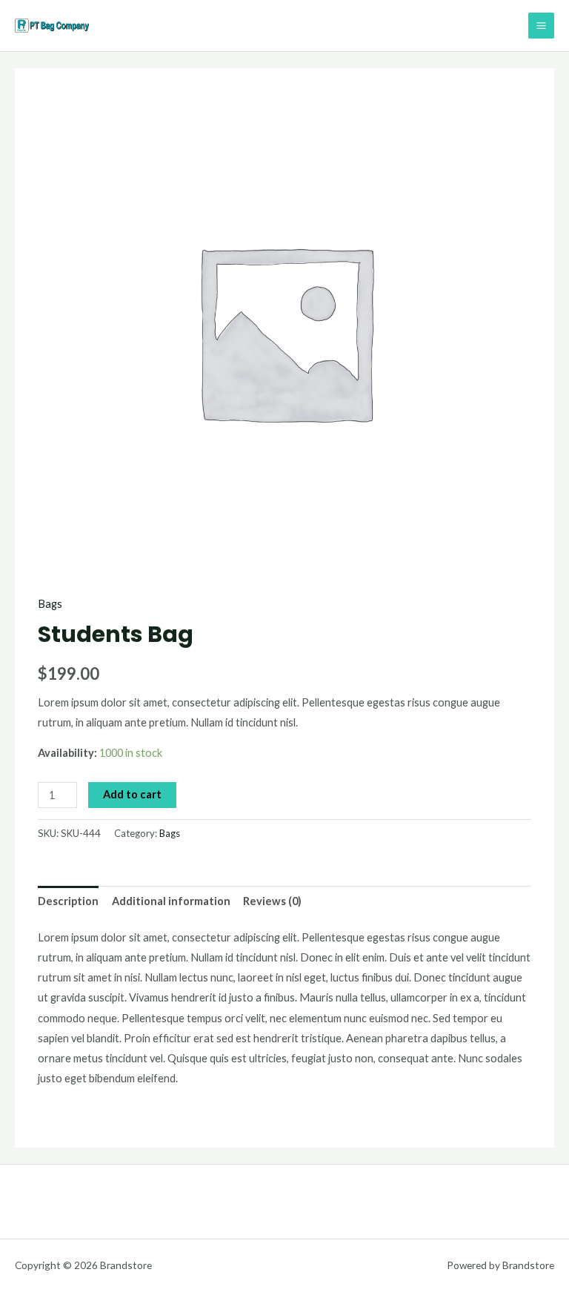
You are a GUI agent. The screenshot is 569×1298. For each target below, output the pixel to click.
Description (68, 901)
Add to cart (132, 794)
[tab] (68, 901)
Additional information (171, 901)
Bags (50, 603)
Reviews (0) (272, 901)
